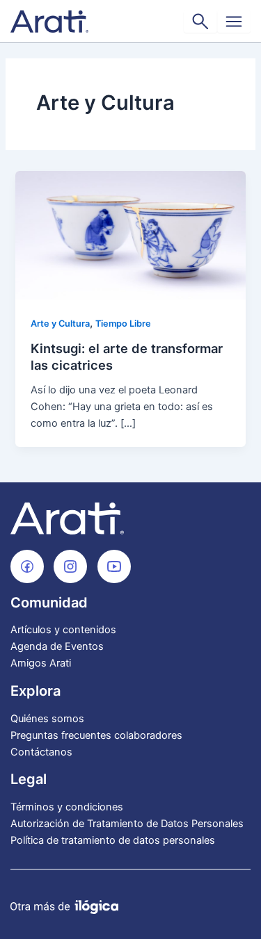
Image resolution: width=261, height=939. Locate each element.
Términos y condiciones (66, 807)
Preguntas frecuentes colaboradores (96, 735)
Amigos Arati (40, 663)
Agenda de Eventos (57, 646)
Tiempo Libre (123, 323)
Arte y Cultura (60, 323)
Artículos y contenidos (63, 629)
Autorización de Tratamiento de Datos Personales (127, 823)
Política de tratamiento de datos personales (112, 840)
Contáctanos (41, 752)
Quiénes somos (47, 718)
